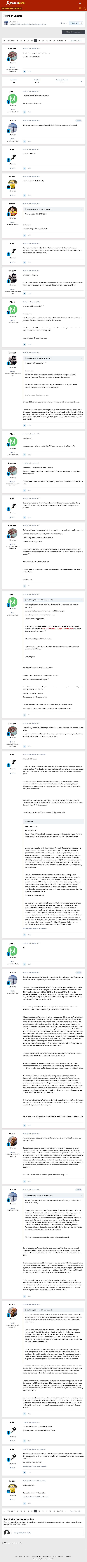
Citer (29, 71)
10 (21, 40)
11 (24, 40)
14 (35, 40)
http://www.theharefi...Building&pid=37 (36, 1043)
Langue (18, 1556)
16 (43, 40)
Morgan (12, 271)
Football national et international (35, 24)
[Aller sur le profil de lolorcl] (12, 1141)
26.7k (13, 168)
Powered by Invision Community (43, 1559)
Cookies (69, 1556)
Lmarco (15, 22)
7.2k (13, 1152)
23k (13, 139)
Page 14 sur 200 (75, 40)
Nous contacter (58, 1556)
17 (46, 40)
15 (39, 40)
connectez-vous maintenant (72, 1522)
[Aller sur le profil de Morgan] (12, 278)
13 (32, 40)
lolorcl (12, 1134)
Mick (12, 91)
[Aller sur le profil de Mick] (12, 99)
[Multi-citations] (24, 71)
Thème (26, 1556)
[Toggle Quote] (26, 209)
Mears (12, 204)
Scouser (12, 49)
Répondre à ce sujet (73, 32)
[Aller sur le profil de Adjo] (12, 157)
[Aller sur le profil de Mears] (12, 211)
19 (54, 40)
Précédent (11, 40)
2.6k (13, 222)
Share (64, 23)
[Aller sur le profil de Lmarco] (6, 23)
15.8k (13, 67)
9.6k (13, 289)
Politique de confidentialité (41, 1556)
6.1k (13, 110)
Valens (12, 177)
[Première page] (4, 40)
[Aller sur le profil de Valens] (12, 184)
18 (50, 40)
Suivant (60, 40)
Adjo (12, 149)
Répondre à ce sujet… (23, 1533)
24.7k (13, 195)
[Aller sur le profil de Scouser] (12, 56)
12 (28, 40)
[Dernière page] (65, 40)
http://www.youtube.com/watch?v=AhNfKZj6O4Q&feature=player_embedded (50, 125)
